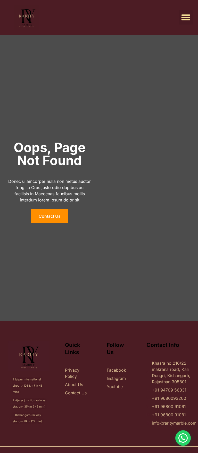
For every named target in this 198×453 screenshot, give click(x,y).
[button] (186, 17)
